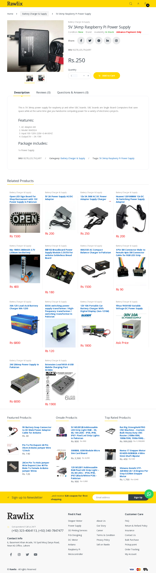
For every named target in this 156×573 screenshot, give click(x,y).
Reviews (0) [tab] (43, 92)
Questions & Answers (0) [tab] (73, 92)
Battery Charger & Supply (34, 13)
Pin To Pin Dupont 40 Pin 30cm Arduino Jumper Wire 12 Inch (36, 448)
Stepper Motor (75, 520)
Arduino (72, 544)
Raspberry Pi (74, 549)
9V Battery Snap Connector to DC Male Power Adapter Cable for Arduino (36, 430)
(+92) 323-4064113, (25, 530)
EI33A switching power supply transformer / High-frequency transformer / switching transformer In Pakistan (59, 311)
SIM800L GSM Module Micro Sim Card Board (85, 452)
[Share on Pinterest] (99, 40)
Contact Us (130, 535)
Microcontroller (75, 554)
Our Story (101, 525)
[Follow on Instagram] (116, 40)
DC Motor (73, 539)
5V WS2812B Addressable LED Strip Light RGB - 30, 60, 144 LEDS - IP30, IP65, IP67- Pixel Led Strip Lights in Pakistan (85, 433)
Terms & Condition (106, 535)
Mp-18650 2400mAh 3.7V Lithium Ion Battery (22, 251)
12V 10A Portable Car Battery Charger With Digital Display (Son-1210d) (94, 308)
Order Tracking (132, 549)
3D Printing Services (77, 530)
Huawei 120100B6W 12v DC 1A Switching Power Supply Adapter (130, 199)
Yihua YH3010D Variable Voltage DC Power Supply (129, 307)
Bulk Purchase (132, 539)
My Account (130, 554)
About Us (101, 520)
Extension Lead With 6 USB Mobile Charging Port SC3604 (59, 367)
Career (100, 530)
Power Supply (74, 525)
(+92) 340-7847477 (50, 530)
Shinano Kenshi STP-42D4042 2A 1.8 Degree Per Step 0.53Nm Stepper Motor (134, 472)
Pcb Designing (75, 535)
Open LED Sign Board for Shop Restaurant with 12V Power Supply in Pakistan (23, 199)
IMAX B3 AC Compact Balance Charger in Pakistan (95, 251)
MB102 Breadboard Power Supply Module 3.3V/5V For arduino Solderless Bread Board (59, 253)
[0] (145, 3)
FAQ (127, 520)
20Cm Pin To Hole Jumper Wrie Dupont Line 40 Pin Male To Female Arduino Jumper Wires (35, 466)
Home (10, 13)
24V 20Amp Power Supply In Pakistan (24, 366)
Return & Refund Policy (136, 525)
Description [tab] (22, 92)
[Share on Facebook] (81, 40)
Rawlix (13, 569)
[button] (130, 3)
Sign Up (138, 497)
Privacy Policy (103, 539)
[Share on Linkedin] (107, 40)
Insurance (129, 530)
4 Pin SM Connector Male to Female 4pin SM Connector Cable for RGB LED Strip (130, 252)
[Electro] (15, 3)
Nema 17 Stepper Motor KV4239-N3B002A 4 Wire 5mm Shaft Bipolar (132, 453)
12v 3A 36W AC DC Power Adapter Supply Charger (93, 198)
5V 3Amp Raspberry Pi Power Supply (116, 158)
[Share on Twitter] (90, 40)
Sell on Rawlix (103, 544)
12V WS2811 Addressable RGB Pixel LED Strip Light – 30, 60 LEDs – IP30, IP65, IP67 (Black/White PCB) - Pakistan (85, 473)
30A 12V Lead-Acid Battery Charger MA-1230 (24, 307)
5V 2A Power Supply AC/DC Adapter (59, 198)
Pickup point (131, 544)
